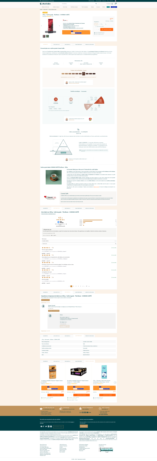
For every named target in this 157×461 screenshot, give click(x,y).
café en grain (88, 436)
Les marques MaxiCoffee (44, 447)
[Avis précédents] (69, 286)
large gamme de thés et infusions (84, 438)
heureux (106, 408)
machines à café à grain (56, 439)
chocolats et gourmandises (110, 438)
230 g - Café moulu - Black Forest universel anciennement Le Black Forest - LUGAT (101, 381)
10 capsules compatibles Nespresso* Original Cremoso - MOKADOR (52, 381)
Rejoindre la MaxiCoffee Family (45, 454)
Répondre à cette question (54, 310)
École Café (111, 0)
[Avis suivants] (89, 286)
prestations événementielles (44, 438)
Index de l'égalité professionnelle (45, 448)
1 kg (105, 24)
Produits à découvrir (89, 44)
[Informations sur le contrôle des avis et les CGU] (66, 224)
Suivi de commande (63, 448)
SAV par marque (62, 450)
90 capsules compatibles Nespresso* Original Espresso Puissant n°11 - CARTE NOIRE (77, 381)
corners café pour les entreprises (84, 439)
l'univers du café (49, 408)
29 (86, 286)
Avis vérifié (114, 247)
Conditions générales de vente (84, 448)
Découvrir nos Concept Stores (45, 453)
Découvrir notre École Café (44, 450)
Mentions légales (82, 449)
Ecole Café (62, 437)
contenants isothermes (109, 435)
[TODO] (54, 233)
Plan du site (81, 450)
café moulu (94, 436)
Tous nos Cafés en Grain (52, 9)
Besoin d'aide (92, 0)
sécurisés (87, 408)
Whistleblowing (82, 447)
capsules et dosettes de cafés (102, 436)
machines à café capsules (64, 439)
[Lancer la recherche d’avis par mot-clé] (115, 243)
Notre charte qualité (43, 449)
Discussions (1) (67, 44)
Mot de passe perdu (63, 449)
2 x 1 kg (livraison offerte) (99, 26)
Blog (108, 0)
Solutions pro (104, 0)
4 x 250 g (101, 24)
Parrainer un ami (43, 455)
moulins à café (71, 439)
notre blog (41, 423)
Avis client (56, 44)
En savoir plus (84, 426)
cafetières (87, 435)
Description (45, 44)
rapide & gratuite (68, 408)
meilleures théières (100, 435)
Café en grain (45, 9)
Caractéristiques (78, 44)
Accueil (41, 9)
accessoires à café (82, 435)
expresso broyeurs (92, 435)
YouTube (71, 422)
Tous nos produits (98, 0)
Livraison (61, 447)
